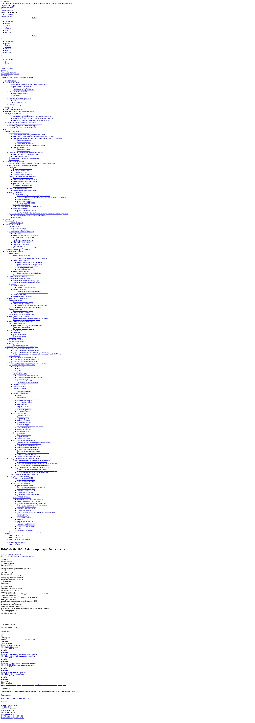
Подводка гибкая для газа (17, 102)
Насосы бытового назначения (19, 133)
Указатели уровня (15, 338)
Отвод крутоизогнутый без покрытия (29, 375)
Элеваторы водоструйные (21, 327)
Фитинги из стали (19, 433)
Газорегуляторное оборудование (20, 99)
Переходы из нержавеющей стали (28, 451)
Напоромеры (17, 239)
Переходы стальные (19, 384)
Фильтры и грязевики (16, 330)
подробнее (4, 652)
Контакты (8, 32)
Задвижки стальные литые (26, 287)
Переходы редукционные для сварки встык (31, 503)
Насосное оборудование (13, 131)
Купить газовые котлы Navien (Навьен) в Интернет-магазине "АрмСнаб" (41, 197)
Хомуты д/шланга (15, 537)
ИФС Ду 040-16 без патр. (9, 647)
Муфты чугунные (23, 406)
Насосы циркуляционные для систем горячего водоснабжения (34, 136)
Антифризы (17, 217)
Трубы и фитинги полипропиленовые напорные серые (31, 467)
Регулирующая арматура (17, 323)
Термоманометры (19, 246)
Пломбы (7, 219)
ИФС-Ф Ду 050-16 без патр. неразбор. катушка (17, 665)
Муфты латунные (23, 419)
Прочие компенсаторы (20, 345)
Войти (7, 63)
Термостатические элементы (22, 187)
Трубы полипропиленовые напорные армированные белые (37, 463)
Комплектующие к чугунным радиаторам (23, 165)
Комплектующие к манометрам (23, 237)
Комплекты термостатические (23, 185)
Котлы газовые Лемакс (24, 201)
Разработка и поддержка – (12, 718)
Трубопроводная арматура (14, 251)
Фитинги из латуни (19, 413)
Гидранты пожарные (16, 223)
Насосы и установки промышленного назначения (26, 152)
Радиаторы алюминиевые (21, 170)
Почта (3, 637)
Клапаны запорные (15, 300)
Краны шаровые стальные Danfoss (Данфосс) (32, 259)
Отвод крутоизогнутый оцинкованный (30, 377)
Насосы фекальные (23, 151)
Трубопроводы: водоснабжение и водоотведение (21, 347)
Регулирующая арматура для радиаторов (22, 176)
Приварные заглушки (24, 392)
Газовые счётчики (19, 106)
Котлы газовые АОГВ (24, 199)
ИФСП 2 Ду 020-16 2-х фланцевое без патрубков (18, 656)
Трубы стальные (14, 356)
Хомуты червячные (15, 544)
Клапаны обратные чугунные (23, 311)
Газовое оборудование (12, 82)
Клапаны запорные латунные (23, 303)
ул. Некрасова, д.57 (7, 7)
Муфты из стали (22, 436)
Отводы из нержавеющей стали (27, 449)
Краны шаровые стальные (21, 255)
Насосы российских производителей (25, 154)
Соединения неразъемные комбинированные (32, 505)
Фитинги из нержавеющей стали (24, 440)
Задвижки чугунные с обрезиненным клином (32, 293)
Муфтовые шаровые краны (26, 269)
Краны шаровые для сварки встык (28, 501)
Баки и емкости (14, 160)
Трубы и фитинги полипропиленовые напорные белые (31, 460)
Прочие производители (25, 268)
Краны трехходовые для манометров (25, 235)
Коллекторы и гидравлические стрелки (22, 314)
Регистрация (9, 59)
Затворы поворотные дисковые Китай (26, 280)
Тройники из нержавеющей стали (28, 456)
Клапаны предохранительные (19, 316)
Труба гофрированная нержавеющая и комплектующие (27, 363)
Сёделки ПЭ (21, 528)
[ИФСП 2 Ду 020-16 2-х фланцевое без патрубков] (19, 654)
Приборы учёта (14, 104)
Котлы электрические (20, 208)
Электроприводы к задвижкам (23, 296)
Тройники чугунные (24, 408)
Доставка (8, 29)
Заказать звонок (6, 16)
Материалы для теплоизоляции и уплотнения (20, 122)
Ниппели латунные (23, 420)
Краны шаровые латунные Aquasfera (29, 262)
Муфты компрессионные (25, 521)
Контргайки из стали (24, 435)
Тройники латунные (24, 428)
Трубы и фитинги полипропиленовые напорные (25, 458)
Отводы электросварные (25, 492)
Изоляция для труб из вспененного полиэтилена (25, 124)
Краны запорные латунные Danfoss (29, 307)
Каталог (7, 23)
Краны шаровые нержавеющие (23, 275)
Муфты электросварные (25, 485)
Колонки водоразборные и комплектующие (19, 111)
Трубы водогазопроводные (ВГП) (24, 357)
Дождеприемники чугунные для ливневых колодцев (31, 120)
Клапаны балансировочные (18, 188)
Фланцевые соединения (25, 530)
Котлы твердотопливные (21, 205)
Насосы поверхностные (25, 144)
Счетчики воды (14, 226)
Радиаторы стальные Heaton (22, 174)
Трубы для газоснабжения (25, 481)
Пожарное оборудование (13, 221)
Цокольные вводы (23, 516)
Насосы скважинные (24, 140)
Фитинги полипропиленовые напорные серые (32, 472)
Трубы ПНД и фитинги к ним (19, 476)
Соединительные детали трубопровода (22, 365)
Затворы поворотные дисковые (19, 278)
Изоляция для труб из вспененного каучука (23, 126)
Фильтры (16, 100)
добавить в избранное (8, 613)
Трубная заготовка (19, 366)
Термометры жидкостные (21, 242)
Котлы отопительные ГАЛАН (27, 210)
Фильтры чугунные (19, 334)
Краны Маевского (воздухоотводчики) (26, 181)
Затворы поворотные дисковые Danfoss (26, 282)
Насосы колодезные (23, 142)
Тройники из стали (23, 438)
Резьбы (19, 370)
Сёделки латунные (23, 424)
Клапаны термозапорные (21, 88)
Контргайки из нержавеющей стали (29, 444)
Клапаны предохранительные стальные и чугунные (30, 318)
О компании (9, 21)
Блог (6, 30)
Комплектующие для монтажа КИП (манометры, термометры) (34, 248)
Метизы (7, 129)
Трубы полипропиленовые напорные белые (32, 462)
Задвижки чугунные (20, 289)
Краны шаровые (14, 253)
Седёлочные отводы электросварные (29, 494)
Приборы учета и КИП (12, 224)
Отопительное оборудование (14, 161)
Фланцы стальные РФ (20, 393)
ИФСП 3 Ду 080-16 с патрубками (12, 674)
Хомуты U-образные (16, 535)
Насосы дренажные (23, 149)
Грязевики (16, 332)
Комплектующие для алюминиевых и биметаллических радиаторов (32, 163)
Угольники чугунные (24, 410)
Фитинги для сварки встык (22, 498)
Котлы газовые (18, 194)
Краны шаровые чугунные (22, 271)
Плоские (20, 395)
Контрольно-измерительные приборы (21, 232)
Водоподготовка (10, 81)
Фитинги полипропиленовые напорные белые (33, 465)
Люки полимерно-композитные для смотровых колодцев (32, 117)
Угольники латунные (24, 429)
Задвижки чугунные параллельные (29, 291)
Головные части (22, 496)
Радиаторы (12, 167)
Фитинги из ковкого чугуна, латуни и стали (24, 399)
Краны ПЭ (20, 519)
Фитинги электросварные (21, 483)
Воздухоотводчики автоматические (21, 321)
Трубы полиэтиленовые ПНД (23, 478)
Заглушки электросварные (26, 490)
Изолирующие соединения (18, 91)
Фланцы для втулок (23, 514)
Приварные (17, 97)
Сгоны (19, 372)
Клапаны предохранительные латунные (26, 320)
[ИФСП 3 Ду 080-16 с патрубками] (13, 672)
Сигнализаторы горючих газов (23, 90)
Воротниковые (22, 397)
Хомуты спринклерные (17, 543)
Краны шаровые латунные (22, 260)
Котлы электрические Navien (26, 212)
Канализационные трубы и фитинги (21, 348)
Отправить (5, 642)
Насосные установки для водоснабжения (31, 145)
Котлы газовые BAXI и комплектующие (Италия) (34, 196)
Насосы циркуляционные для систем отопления (29, 135)
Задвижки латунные (19, 294)
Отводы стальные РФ (20, 374)
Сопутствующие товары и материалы (17, 250)
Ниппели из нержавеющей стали (28, 447)
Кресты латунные (23, 417)
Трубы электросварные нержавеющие (26, 359)
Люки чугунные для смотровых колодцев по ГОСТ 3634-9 (33, 118)
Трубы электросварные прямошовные (26, 361)
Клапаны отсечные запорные (23, 86)
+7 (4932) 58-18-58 (7, 14)
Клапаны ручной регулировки (23, 178)
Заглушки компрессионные (26, 525)
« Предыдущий (6, 554)
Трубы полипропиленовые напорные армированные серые (37, 471)
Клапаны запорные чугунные (23, 302)
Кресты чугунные (23, 404)
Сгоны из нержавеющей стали (27, 454)
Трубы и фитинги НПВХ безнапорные (26, 350)
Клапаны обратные (15, 309)
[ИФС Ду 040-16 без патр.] (10, 645)
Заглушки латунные (23, 415)
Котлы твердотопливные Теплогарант (30, 206)
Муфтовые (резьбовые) (20, 93)
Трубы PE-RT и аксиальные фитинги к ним (23, 474)
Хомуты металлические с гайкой (20, 539)
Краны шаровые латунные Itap (27, 266)
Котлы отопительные (16, 192)
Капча (3, 640)
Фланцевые (17, 95)
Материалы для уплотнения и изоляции (22, 127)
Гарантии (8, 27)
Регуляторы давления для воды (23, 329)
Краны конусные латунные (18, 277)
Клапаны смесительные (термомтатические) (28, 325)
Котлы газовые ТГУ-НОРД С (27, 203)
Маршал (19, 257)
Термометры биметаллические (23, 241)
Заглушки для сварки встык (26, 508)
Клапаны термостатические (22, 183)
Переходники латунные (25, 422)
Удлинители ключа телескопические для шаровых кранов (36, 512)
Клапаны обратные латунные (23, 312)
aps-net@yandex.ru (7, 10)
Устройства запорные (16, 339)
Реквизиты (27, 698)
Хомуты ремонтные (15, 541)
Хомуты (7, 534)
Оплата (7, 25)
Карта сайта (75, 691)
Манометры (17, 233)
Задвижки (12, 284)
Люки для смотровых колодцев (19, 115)
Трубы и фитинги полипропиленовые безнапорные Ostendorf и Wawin (37, 354)
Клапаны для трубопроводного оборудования (32, 305)
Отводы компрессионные (25, 526)
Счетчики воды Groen (20, 230)
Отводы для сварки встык (25, 510)
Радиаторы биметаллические (22, 169)
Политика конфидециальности (59, 691)
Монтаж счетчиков (19, 228)
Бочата (19, 368)
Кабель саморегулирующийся (15, 109)
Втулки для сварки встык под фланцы (30, 499)
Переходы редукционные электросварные (31, 487)
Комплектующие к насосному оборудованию (24, 158)
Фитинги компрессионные (22, 517)
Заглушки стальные (19, 388)
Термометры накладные (21, 244)
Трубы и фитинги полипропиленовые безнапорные (30, 352)
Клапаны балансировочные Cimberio (25, 190)
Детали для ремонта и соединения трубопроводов (26, 532)
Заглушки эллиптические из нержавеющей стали (33, 442)
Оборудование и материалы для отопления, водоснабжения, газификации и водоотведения (33, 685)
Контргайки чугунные (24, 402)
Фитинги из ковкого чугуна (22, 401)
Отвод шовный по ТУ (24, 381)
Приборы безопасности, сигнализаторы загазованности (28, 84)
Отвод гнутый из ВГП (24, 379)
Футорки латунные (23, 431)
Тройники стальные (19, 386)
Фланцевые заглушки (24, 390)
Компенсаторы (14, 343)
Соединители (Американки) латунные (30, 426)
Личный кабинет (16, 698)
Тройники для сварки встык (26, 507)
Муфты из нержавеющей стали (27, 445)
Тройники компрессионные (26, 523)
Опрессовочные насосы (21, 156)
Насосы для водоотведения (22, 147)
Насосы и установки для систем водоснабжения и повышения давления (37, 138)
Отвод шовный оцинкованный (27, 383)
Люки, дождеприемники (13, 113)
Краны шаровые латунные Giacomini (29, 264)
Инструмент (9, 108)
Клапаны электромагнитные (18, 298)
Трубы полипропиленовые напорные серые (32, 469)
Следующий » (16, 554)
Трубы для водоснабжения (26, 480)
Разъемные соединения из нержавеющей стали (33, 453)
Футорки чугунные (23, 411)
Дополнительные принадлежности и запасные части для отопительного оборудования (38, 214)
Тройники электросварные (26, 489)
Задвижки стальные (19, 286)
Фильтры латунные (19, 336)
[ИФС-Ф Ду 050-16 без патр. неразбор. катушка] (18, 663)
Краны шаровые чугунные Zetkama (29, 273)
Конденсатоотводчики (16, 341)
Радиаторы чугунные (20, 172)
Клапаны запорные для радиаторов (25, 179)
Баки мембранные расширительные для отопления (30, 215)
